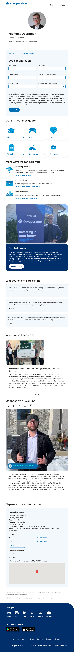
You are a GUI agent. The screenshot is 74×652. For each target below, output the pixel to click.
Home (52, 5)
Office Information (27, 53)
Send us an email (18, 546)
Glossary (49, 639)
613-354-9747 (42, 538)
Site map (58, 639)
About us (16, 639)
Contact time (13, 83)
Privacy (31, 639)
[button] (33, 394)
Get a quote (13, 53)
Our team (61, 5)
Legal (24, 639)
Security (40, 639)
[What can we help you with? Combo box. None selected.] (52, 86)
